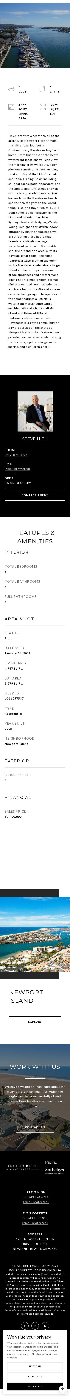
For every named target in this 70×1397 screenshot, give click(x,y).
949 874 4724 (38, 1197)
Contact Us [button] (35, 1127)
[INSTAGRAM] (35, 1326)
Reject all (35, 1366)
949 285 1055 (37, 1218)
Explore (35, 1021)
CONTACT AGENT (35, 495)
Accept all (35, 1386)
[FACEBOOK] (25, 1326)
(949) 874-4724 (16, 454)
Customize (35, 1376)
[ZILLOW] (45, 1326)
